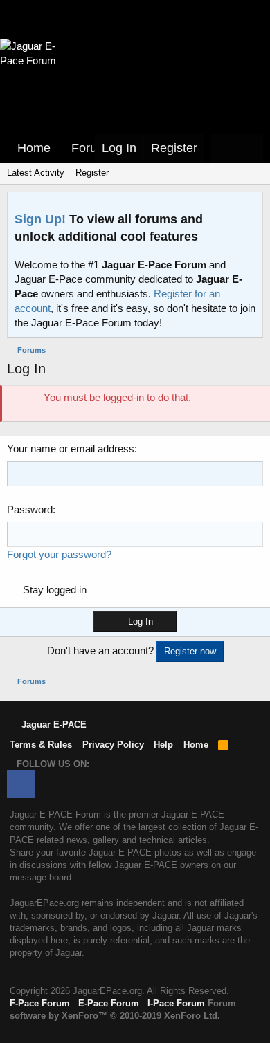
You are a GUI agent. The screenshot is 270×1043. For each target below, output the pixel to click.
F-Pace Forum (40, 1003)
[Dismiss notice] (249, 206)
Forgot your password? (59, 554)
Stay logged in (55, 590)
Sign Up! (40, 219)
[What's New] (223, 148)
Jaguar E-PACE (53, 724)
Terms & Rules (41, 744)
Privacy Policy (113, 744)
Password (30, 509)
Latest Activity (35, 172)
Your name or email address (70, 448)
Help (163, 744)
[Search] (250, 148)
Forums (92, 148)
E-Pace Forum (108, 1003)
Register (92, 172)
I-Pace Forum (176, 1003)
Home (34, 148)
